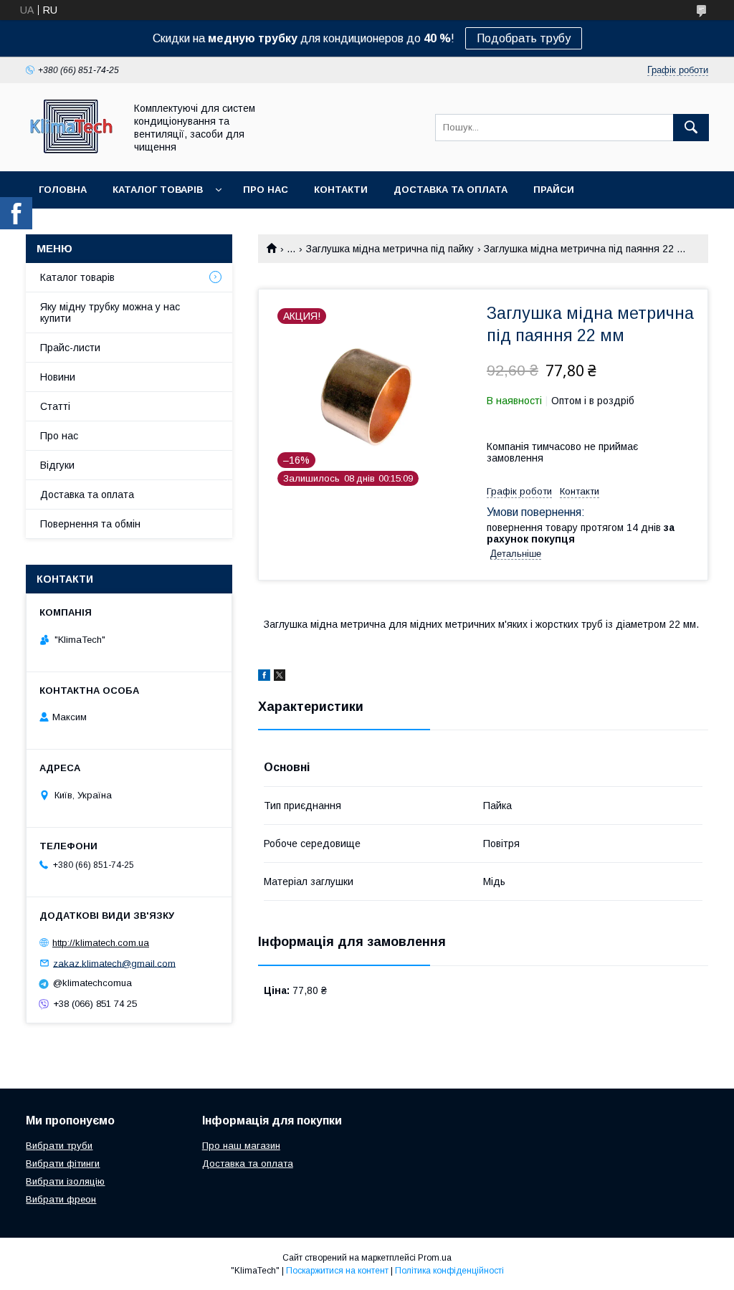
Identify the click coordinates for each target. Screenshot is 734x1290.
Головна (63, 189)
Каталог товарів (158, 189)
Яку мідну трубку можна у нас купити (110, 312)
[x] (279, 677)
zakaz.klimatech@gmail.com (114, 962)
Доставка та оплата (450, 189)
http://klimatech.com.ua (100, 942)
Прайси (553, 189)
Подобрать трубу (524, 38)
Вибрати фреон (61, 1199)
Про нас (265, 189)
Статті (55, 406)
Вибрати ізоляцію (65, 1181)
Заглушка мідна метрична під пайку (390, 248)
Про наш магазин (241, 1145)
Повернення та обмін (90, 524)
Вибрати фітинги (63, 1163)
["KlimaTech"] (71, 152)
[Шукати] (691, 127)
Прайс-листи (70, 347)
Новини (57, 377)
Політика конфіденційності (449, 1271)
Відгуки (57, 465)
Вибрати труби (59, 1145)
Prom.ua (435, 1258)
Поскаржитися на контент (337, 1271)
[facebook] (264, 677)
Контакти (341, 189)
